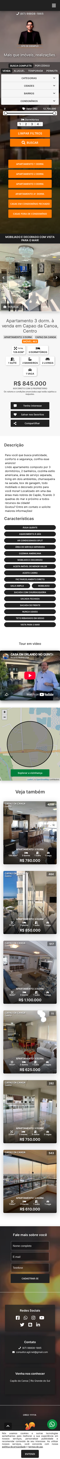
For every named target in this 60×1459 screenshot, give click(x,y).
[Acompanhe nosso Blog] (30, 1325)
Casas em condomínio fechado (30, 203)
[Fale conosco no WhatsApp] (26, 1318)
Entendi (30, 1454)
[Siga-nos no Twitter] (22, 1325)
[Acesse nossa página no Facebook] (18, 1318)
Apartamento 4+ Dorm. (30, 193)
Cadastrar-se (30, 1278)
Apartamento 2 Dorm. (30, 173)
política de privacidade (14, 1446)
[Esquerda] (3, 277)
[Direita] (56, 277)
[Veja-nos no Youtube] (41, 1318)
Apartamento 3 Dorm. (30, 183)
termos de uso (35, 1446)
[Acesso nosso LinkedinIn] (38, 1325)
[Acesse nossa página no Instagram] (33, 1318)
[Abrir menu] (54, 5)
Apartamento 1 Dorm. (30, 164)
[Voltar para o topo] (8, 1426)
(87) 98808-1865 (32, 13)
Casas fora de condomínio (30, 213)
